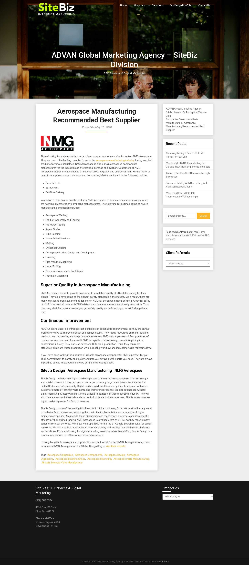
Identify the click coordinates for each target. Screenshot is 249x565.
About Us (138, 5)
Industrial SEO (187, 235)
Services (156, 5)
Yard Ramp (199, 232)
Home (123, 5)
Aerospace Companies (60, 454)
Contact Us (204, 5)
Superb (165, 561)
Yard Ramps (172, 235)
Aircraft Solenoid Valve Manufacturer (62, 462)
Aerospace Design (115, 454)
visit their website (115, 446)
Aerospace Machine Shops (70, 458)
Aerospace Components (88, 454)
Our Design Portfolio (181, 5)
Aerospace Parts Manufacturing (131, 458)
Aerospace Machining (99, 458)
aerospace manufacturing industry (115, 160)
